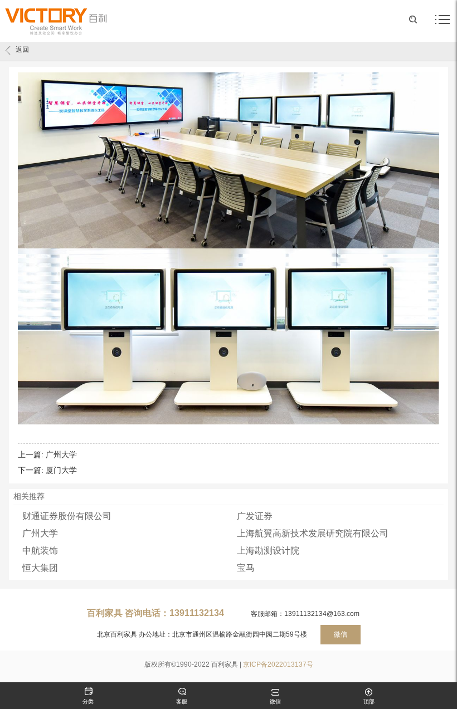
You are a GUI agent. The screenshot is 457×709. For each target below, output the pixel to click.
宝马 (246, 568)
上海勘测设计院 (268, 550)
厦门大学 (61, 470)
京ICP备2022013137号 (278, 664)
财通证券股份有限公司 (66, 516)
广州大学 (61, 454)
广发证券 (255, 516)
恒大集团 (40, 568)
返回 (22, 49)
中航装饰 (40, 550)
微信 (340, 634)
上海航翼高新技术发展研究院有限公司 (312, 533)
